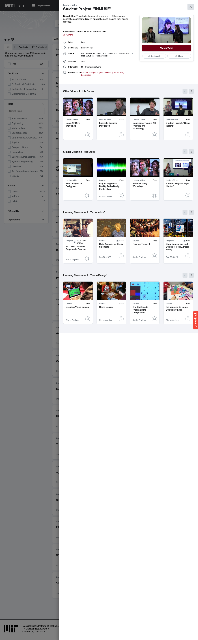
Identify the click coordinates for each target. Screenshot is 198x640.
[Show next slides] (191, 91)
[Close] (190, 7)
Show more (68, 35)
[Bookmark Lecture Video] (87, 134)
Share (180, 56)
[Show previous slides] (185, 91)
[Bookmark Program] (87, 258)
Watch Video (166, 48)
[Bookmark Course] (121, 195)
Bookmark (155, 56)
